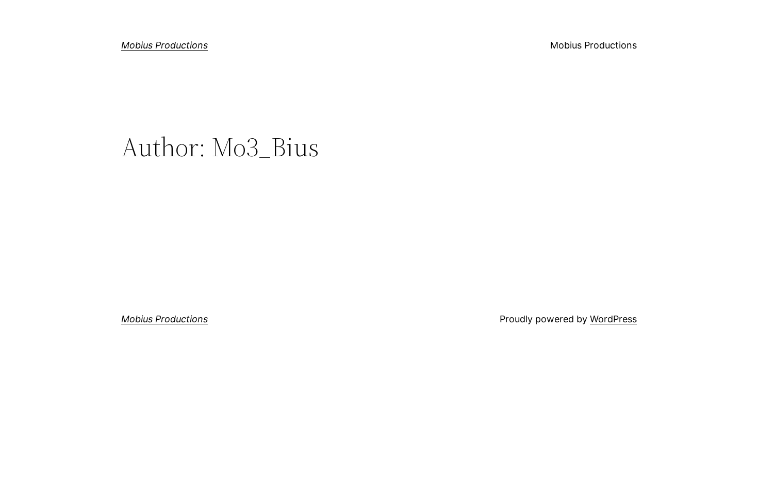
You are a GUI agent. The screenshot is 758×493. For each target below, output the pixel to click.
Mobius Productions (164, 45)
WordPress (613, 319)
